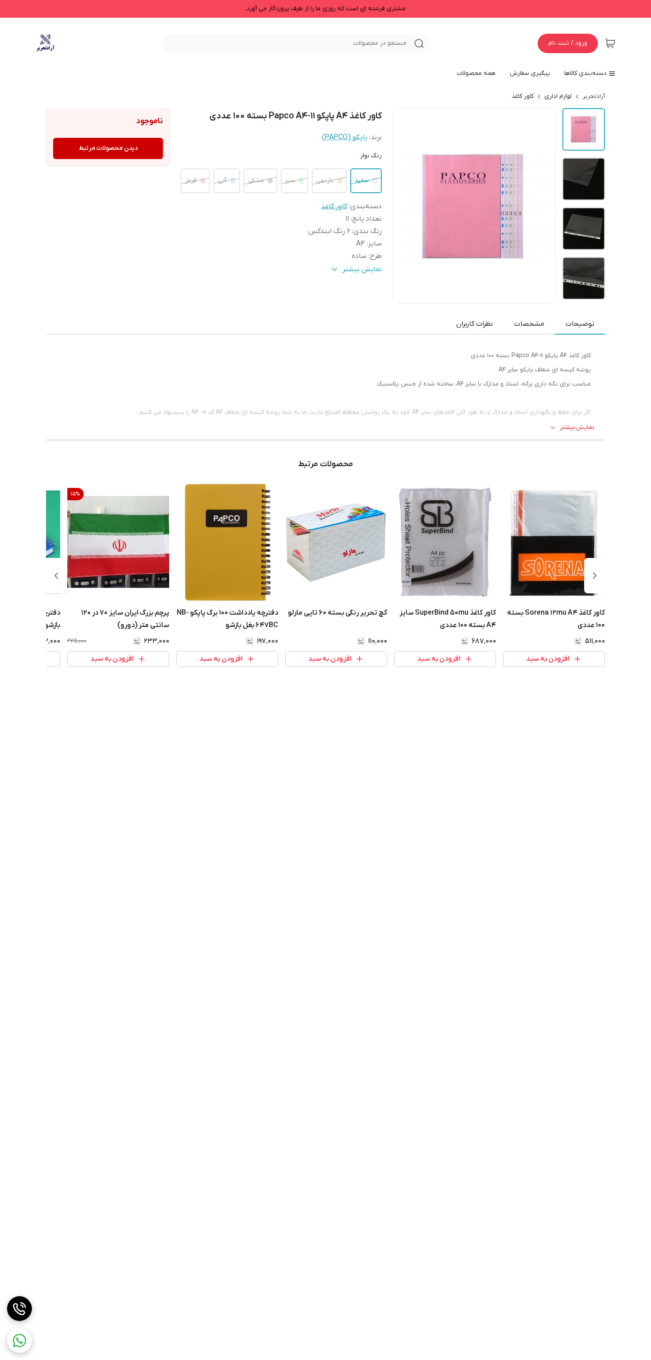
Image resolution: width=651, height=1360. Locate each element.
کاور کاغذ (523, 96)
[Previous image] (405, 205)
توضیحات (580, 324)
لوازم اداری (558, 96)
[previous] (594, 575)
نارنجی (324, 180)
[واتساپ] (19, 1340)
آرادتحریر (593, 96)
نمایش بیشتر (577, 427)
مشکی (256, 180)
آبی (222, 180)
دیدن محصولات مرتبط (108, 148)
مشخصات (529, 324)
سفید (361, 180)
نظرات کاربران (474, 324)
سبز (290, 180)
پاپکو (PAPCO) (345, 137)
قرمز (191, 180)
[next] (56, 575)
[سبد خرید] (610, 43)
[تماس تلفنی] (19, 1308)
